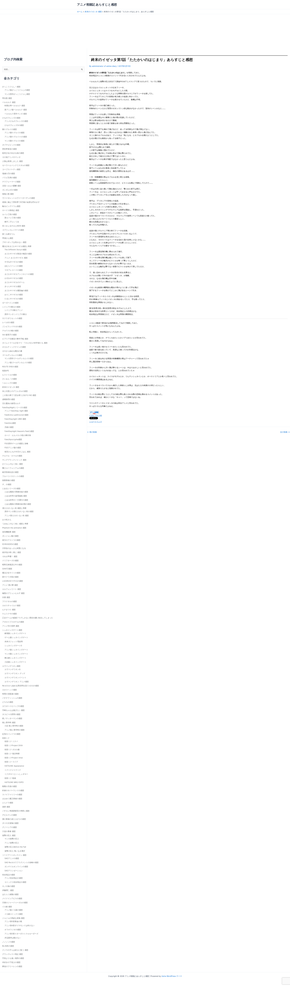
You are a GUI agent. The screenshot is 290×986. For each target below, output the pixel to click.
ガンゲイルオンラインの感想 (16, 866)
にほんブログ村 (95, 415)
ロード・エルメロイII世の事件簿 (18, 435)
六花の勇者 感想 (9, 831)
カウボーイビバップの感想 (13, 706)
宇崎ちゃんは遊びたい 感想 (13, 710)
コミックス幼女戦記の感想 (15, 882)
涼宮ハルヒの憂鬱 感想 (11, 186)
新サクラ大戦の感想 (10, 577)
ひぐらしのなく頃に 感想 (12, 464)
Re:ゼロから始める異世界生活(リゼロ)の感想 (20, 686)
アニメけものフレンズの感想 (16, 121)
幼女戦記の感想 (8, 875)
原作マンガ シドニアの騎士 (16, 314)
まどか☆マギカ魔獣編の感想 (16, 290)
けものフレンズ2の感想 (14, 125)
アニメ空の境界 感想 (10, 626)
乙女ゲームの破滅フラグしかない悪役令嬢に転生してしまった (27, 618)
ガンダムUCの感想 (10, 190)
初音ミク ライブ (11, 762)
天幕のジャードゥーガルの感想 (15, 902)
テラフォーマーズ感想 (11, 182)
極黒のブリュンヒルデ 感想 (13, 593)
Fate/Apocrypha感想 (13, 439)
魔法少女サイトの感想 (11, 573)
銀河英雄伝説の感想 (10, 472)
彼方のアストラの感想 (11, 540)
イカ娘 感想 (7, 906)
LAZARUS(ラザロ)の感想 (12, 581)
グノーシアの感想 (9, 827)
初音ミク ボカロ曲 (12, 749)
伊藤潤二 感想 (8, 890)
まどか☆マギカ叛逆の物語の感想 (18, 254)
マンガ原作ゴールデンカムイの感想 (19, 358)
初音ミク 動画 (10, 778)
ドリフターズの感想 (10, 560)
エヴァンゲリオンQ (12, 669)
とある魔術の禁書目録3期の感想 (18, 504)
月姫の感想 (9, 427)
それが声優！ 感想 (9, 556)
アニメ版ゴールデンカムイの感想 (18, 362)
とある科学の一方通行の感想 (16, 500)
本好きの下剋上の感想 (11, 962)
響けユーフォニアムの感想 (13, 468)
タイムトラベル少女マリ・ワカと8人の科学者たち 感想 (24, 343)
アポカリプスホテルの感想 (13, 622)
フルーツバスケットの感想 (13, 476)
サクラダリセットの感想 (12, 318)
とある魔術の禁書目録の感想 (16, 492)
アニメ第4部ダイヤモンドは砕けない (20, 925)
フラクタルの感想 (9, 601)
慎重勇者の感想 (8, 480)
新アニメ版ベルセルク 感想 (16, 109)
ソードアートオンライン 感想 (14, 855)
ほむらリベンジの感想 (14, 266)
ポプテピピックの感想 (11, 145)
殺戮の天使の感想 (9, 786)
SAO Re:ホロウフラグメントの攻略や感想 (22, 862)
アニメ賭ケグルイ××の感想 (16, 137)
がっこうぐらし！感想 (11, 87)
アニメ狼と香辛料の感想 (14, 730)
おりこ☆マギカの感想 (14, 294)
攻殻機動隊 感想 (9, 532)
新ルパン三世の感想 (13, 218)
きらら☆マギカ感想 (13, 286)
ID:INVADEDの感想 (10, 544)
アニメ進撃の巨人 (12, 843)
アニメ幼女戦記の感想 (14, 878)
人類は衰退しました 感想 (12, 161)
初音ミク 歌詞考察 (12, 753)
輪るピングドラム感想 (11, 206)
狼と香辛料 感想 (9, 722)
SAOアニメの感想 (12, 858)
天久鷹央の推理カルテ (11, 403)
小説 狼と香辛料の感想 (14, 726)
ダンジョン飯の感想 (10, 536)
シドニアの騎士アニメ (14, 310)
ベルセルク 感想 (9, 102)
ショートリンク (95, 422)
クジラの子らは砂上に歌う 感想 (15, 950)
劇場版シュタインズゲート (15, 633)
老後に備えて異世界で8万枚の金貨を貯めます (21, 202)
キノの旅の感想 (8, 886)
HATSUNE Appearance (14, 766)
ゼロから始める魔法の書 (12, 351)
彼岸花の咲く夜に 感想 (11, 552)
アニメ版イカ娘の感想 (14, 910)
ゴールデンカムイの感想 (12, 355)
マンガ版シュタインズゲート (16, 654)
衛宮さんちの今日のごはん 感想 (17, 452)
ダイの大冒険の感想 (10, 823)
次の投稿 (285, 432)
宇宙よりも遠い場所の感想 (13, 958)
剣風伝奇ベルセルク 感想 (15, 105)
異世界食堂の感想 (9, 149)
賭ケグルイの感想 (9, 129)
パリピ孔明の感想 (9, 177)
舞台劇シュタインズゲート (15, 658)
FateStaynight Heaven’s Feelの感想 (19, 431)
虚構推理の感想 (8, 399)
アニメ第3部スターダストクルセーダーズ (21, 933)
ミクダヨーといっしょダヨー (16, 774)
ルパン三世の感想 (9, 214)
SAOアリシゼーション (14, 870)
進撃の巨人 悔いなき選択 (15, 851)
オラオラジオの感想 (13, 929)
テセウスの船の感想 (10, 330)
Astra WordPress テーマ (172, 976)
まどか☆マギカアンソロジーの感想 (19, 274)
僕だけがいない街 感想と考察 (14, 508)
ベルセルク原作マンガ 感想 (16, 114)
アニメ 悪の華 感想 (10, 585)
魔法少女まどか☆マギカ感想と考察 (16, 246)
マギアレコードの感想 (14, 270)
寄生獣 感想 (7, 98)
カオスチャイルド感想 (11, 605)
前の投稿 (92, 432)
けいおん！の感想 (9, 379)
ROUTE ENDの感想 (10, 366)
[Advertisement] (145, 31)
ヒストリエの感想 (9, 375)
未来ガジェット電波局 (14, 641)
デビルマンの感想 (9, 815)
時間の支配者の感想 (10, 694)
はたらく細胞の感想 (10, 894)
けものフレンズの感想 (11, 118)
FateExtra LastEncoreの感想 (16, 415)
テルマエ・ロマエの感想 (12, 456)
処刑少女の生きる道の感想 (13, 153)
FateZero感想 (10, 423)
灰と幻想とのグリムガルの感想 (15, 391)
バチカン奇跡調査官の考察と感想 (15, 811)
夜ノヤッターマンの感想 (12, 718)
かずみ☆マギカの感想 (14, 278)
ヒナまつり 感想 (9, 609)
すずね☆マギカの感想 (14, 262)
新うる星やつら (8, 234)
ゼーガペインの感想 (10, 303)
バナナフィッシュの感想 (12, 698)
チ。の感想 (6, 484)
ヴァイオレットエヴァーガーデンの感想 (18, 198)
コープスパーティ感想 (11, 169)
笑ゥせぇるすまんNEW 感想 (13, 226)
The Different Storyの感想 (16, 249)
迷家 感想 (6, 807)
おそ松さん (6, 519)
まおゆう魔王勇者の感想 (12, 798)
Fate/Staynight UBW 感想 (15, 419)
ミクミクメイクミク (13, 770)
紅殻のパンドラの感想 (11, 734)
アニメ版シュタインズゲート (16, 650)
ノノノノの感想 (8, 942)
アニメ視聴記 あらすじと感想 (97, 4)
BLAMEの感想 (8, 946)
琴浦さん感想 (7, 238)
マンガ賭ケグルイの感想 (14, 141)
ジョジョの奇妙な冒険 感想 (13, 918)
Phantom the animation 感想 (14, 528)
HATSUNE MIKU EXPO (14, 782)
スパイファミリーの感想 (12, 794)
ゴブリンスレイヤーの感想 (13, 230)
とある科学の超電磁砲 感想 (16, 496)
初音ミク (6, 738)
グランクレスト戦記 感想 (12, 954)
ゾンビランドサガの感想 (12, 326)
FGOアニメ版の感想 (13, 447)
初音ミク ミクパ (11, 741)
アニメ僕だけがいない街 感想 (17, 515)
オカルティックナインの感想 (14, 347)
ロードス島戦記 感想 (10, 210)
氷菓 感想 (6, 597)
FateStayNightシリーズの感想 (14, 407)
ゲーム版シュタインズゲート (16, 637)
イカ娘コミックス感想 (14, 914)
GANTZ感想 (7, 569)
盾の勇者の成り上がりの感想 (14, 819)
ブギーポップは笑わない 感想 (14, 242)
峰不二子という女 (12, 222)
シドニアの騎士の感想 (11, 307)
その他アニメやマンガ (11, 157)
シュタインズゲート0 (13, 645)
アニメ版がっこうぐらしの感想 (17, 90)
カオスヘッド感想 (9, 690)
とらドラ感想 (7, 803)
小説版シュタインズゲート (15, 662)
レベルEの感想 (8, 322)
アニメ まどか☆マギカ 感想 (16, 258)
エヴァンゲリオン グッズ (15, 673)
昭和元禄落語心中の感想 (12, 564)
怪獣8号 (5, 371)
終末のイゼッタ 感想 (10, 387)
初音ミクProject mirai (14, 758)
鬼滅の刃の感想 (8, 173)
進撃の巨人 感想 (9, 835)
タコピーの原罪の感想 (11, 714)
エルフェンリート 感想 (11, 589)
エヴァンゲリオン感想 (11, 666)
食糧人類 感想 (8, 194)
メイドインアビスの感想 (12, 898)
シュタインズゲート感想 (12, 630)
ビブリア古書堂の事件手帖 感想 (15, 339)
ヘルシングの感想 (9, 383)
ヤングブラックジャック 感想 (14, 460)
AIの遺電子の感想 (9, 335)
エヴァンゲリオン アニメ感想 (17, 681)
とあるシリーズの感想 (11, 488)
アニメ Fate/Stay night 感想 (16, 411)
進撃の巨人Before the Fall (15, 847)
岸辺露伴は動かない (13, 938)
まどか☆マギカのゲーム (15, 282)
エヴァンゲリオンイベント (15, 677)
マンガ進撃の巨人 (12, 839)
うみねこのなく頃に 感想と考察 (15, 524)
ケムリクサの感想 (9, 614)
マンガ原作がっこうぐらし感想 (17, 94)
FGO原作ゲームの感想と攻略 (16, 443)
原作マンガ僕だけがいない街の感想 (19, 511)
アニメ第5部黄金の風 (13, 921)
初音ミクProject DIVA (14, 745)
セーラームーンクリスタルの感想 (15, 165)
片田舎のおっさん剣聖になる (14, 548)
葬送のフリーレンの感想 (12, 966)
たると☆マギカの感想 (14, 299)
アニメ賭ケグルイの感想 (14, 132)
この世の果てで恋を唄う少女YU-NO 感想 (19, 395)
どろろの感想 (7, 702)
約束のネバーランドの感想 (13, 790)
